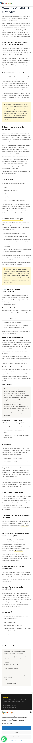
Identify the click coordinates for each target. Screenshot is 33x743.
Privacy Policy (17, 740)
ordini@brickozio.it (6, 55)
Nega (16, 732)
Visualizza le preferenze (16, 737)
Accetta (17, 728)
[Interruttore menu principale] (31, 3)
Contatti (22, 740)
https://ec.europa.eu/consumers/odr (11, 548)
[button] (30, 712)
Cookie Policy (11, 740)
